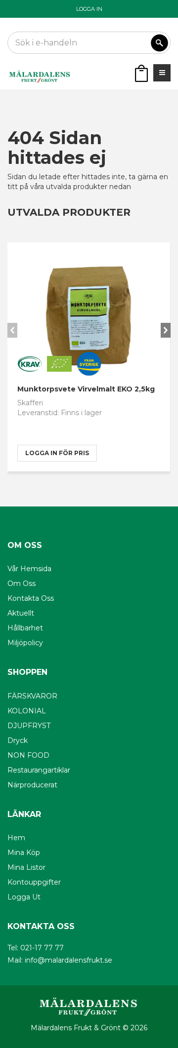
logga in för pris (57, 453)
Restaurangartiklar (38, 770)
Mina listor (26, 867)
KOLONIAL (26, 710)
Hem (16, 837)
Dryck (17, 740)
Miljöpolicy (25, 642)
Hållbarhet (25, 627)
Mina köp (23, 852)
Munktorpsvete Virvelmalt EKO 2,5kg (86, 389)
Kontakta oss (30, 598)
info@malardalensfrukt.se (68, 960)
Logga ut (24, 897)
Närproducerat (32, 784)
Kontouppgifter (34, 882)
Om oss (21, 583)
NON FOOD (28, 755)
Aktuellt (20, 613)
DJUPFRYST (28, 725)
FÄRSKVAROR (32, 696)
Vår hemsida (29, 568)
